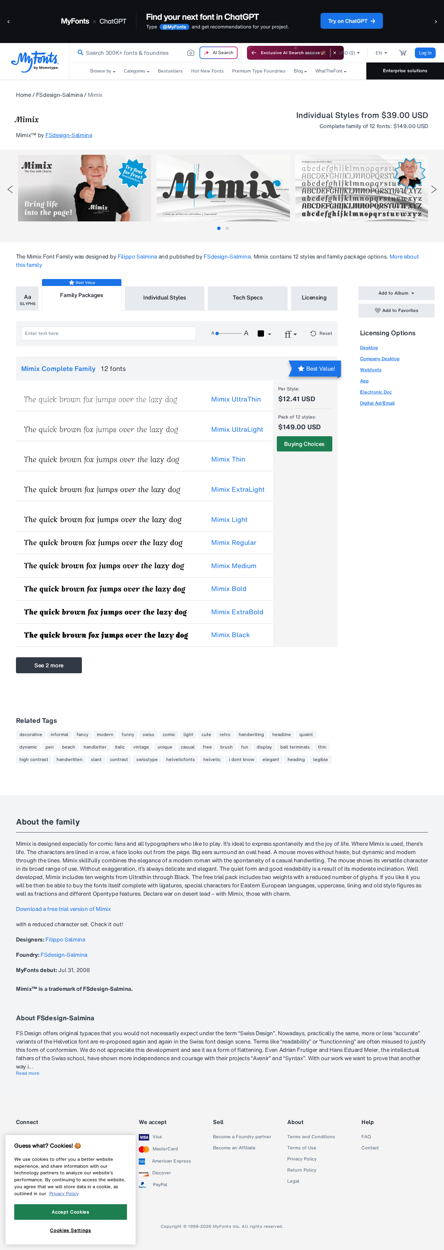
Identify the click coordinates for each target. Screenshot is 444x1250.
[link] (79, 53)
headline (281, 734)
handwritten (70, 759)
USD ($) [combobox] (347, 53)
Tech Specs (248, 297)
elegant (271, 759)
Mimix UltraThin (236, 399)
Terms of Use (301, 1148)
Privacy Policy (302, 1159)
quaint (306, 734)
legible (320, 759)
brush (226, 747)
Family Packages (81, 295)
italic (120, 747)
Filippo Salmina (137, 256)
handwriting (251, 734)
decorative (30, 734)
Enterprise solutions (405, 70)
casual (188, 747)
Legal (293, 1181)
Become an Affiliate (234, 1148)
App (364, 381)
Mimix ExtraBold (237, 612)
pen (49, 747)
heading (296, 759)
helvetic (212, 759)
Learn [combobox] (311, 53)
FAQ (366, 1137)
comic (169, 734)
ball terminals (295, 747)
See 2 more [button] (48, 665)
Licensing (314, 297)
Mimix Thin (228, 459)
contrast (119, 759)
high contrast (33, 759)
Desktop (369, 347)
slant (96, 759)
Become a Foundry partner (242, 1137)
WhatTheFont (328, 71)
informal (59, 734)
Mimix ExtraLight (238, 489)
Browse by (100, 71)
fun (244, 747)
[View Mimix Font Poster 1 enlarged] (84, 188)
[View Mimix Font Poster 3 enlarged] (361, 188)
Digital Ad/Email (377, 403)
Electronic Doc (376, 392)
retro (225, 734)
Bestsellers (170, 71)
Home (23, 95)
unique (164, 747)
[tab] (219, 228)
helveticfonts (180, 759)
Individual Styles (164, 297)
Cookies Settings (70, 1230)
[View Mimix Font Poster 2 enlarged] (223, 188)
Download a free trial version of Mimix (63, 909)
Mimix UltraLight (237, 429)
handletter (95, 747)
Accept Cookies (70, 1211)
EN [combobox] (379, 53)
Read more (28, 1073)
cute (206, 734)
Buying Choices (304, 444)
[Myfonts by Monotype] (35, 61)
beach (68, 747)
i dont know (241, 759)
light (188, 734)
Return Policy (301, 1170)
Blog (298, 71)
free (207, 747)
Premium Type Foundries (258, 71)
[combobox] (155, 52)
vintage (141, 747)
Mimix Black (230, 635)
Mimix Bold (228, 588)
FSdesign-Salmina (59, 95)
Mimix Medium (233, 566)
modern (105, 734)
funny (128, 734)
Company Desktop (380, 358)
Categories (134, 71)
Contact (370, 1148)
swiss (148, 734)
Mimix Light (229, 519)
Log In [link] (425, 53)
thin (322, 747)
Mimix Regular (233, 542)
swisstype (147, 759)
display (264, 747)
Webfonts (371, 369)
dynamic (28, 747)
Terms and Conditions (311, 1137)
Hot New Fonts (207, 71)
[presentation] (10, 189)
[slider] (228, 333)
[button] (8, 21)
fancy (82, 734)
